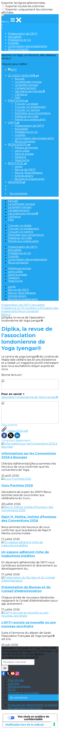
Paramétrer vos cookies (23, 692)
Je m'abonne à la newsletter (20, 657)
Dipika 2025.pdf (17, 431)
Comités (13, 43)
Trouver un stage (26, 103)
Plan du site (16, 680)
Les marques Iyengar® (30, 91)
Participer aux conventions (32, 113)
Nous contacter (18, 49)
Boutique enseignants (29, 179)
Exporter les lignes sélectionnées (23, 2)
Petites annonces (26, 147)
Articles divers (24, 175)
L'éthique (21, 94)
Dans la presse (24, 153)
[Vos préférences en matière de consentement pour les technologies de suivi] (54, 724)
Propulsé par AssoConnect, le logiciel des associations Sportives (32, 706)
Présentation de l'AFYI (22, 33)
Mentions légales (19, 686)
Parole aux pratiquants (30, 119)
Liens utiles (22, 150)
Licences (13, 683)
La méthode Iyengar (28, 81)
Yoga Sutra (22, 160)
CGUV (12, 689)
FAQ (17, 97)
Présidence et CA (19, 40)
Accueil (19, 78)
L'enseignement (25, 88)
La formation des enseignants (27, 46)
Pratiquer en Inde (26, 116)
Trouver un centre (27, 110)
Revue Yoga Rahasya (28, 172)
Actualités (14, 36)
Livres (18, 166)
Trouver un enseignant (30, 107)
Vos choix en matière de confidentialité (33, 718)
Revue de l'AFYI (25, 169)
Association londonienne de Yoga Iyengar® (29, 397)
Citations (20, 157)
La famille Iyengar (26, 85)
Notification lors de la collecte (25, 724)
